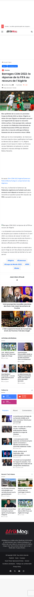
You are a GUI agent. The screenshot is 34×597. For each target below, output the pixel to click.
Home (16, 558)
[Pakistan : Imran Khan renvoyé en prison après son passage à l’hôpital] (8, 503)
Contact (27, 561)
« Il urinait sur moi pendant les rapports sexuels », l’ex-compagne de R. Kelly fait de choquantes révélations (22, 462)
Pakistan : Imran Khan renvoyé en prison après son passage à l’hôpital (8, 512)
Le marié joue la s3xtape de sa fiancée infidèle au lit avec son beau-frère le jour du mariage (22, 419)
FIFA (27, 264)
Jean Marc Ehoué (7, 85)
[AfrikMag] (12, 32)
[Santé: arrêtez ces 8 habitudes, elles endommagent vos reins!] (7, 453)
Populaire (5, 410)
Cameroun (22, 260)
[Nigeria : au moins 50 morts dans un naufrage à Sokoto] (25, 483)
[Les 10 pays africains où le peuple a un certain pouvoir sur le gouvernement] (8, 483)
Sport (10, 62)
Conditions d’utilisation (8, 563)
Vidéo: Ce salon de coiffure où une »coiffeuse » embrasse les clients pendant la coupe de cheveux (22, 430)
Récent (15, 410)
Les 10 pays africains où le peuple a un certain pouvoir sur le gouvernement (8, 491)
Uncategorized (12, 66)
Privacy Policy (17, 566)
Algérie (11, 260)
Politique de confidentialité (24, 563)
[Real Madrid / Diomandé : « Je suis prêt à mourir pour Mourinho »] (8, 368)
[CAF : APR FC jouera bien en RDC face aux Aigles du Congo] (8, 347)
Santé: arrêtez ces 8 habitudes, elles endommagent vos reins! (21, 453)
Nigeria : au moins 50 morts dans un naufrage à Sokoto (25, 490)
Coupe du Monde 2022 (13, 264)
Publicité (11, 558)
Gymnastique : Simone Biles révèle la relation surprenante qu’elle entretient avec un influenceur (25, 356)
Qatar (17, 268)
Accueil (5, 62)
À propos (22, 558)
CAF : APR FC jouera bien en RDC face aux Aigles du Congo (8, 354)
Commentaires (27, 410)
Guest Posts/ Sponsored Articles (14, 561)
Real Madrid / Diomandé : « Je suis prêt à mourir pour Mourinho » (8, 376)
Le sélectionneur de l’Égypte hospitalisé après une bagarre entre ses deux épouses (24, 377)
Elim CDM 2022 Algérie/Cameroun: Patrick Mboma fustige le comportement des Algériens (15, 181)
